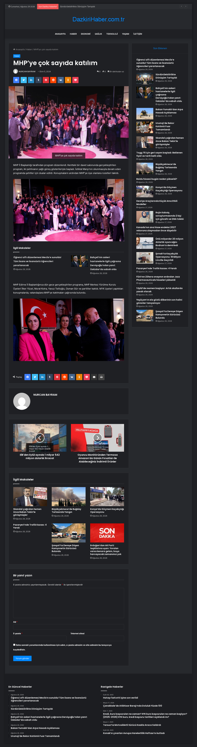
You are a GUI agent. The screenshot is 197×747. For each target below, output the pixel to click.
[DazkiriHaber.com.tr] (98, 19)
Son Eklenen (160, 48)
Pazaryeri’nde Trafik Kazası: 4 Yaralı (30, 526)
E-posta (17, 633)
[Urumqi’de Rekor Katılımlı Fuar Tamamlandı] (144, 127)
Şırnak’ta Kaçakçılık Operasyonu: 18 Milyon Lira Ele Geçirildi (168, 257)
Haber (73, 34)
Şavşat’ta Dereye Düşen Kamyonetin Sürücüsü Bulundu (65, 548)
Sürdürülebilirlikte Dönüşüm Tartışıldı (166, 76)
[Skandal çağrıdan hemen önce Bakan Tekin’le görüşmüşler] (30, 496)
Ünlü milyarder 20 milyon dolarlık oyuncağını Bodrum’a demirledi (169, 242)
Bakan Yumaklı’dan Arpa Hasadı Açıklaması (169, 111)
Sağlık (98, 34)
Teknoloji (112, 34)
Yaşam (125, 34)
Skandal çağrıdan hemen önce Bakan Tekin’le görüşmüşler (27, 512)
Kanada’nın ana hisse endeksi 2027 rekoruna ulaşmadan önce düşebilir (156, 229)
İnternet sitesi (77, 633)
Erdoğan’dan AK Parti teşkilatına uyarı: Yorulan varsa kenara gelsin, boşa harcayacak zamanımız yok (105, 550)
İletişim (137, 34)
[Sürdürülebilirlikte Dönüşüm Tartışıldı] (144, 78)
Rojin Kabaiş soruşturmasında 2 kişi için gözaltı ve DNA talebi (170, 216)
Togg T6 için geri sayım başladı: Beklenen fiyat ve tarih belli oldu (159, 154)
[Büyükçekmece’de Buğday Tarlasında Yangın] (69, 496)
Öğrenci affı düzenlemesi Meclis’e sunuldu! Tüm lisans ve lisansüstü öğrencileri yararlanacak (37, 261)
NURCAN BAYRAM (27, 71)
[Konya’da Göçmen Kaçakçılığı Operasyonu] (107, 496)
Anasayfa (60, 34)
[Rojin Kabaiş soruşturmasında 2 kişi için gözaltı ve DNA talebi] (144, 217)
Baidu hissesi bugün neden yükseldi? (156, 179)
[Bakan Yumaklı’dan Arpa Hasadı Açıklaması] (144, 113)
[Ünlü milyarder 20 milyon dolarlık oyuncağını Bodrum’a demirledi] (144, 243)
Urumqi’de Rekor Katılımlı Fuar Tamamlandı (165, 126)
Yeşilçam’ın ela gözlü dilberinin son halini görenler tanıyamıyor (159, 301)
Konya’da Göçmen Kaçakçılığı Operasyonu (107, 511)
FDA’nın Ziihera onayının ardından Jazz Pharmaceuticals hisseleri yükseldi (158, 278)
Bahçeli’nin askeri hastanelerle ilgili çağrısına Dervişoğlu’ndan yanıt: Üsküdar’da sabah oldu (103, 6)
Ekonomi (85, 34)
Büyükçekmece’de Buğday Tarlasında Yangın (66, 511)
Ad (15, 622)
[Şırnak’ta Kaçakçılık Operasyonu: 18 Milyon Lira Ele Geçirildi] (144, 258)
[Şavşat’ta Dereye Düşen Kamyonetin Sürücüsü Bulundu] (69, 532)
